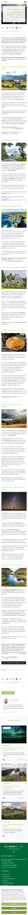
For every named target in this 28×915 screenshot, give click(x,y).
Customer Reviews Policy (9, 878)
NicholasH (10, 669)
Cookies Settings (14, 904)
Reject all (14, 908)
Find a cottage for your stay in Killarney (14, 662)
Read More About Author (10, 712)
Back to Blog (8, 693)
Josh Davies (6, 31)
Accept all (14, 912)
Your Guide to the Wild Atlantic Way (11, 787)
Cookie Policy (6, 876)
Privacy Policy (6, 874)
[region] (14, 900)
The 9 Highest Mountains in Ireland (13, 825)
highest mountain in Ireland (19, 193)
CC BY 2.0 (4, 671)
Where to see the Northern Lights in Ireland (13, 749)
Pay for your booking (8, 883)
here (6, 557)
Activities (15, 31)
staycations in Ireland (13, 653)
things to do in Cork (13, 658)
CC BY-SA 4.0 (16, 669)
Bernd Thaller (22, 669)
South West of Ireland (18, 230)
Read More (21, 759)
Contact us (5, 885)
